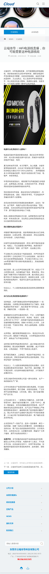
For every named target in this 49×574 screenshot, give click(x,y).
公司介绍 (9, 488)
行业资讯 (14, 32)
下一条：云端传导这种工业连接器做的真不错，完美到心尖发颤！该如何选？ (24, 467)
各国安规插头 (11, 495)
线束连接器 (10, 502)
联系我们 (9, 530)
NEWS (11, 39)
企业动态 (34, 32)
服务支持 (9, 523)
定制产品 (9, 509)
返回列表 (11, 472)
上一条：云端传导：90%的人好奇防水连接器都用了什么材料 (24, 463)
